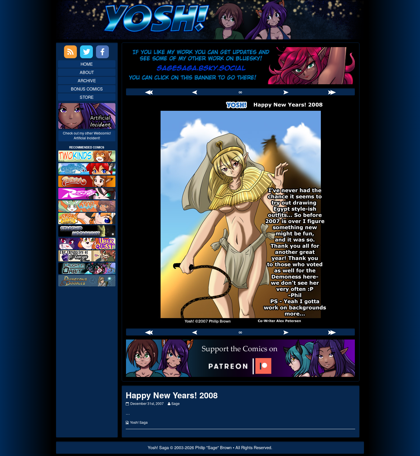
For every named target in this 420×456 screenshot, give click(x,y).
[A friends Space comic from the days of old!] (86, 230)
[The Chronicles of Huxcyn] (86, 255)
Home (87, 64)
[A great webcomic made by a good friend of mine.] (86, 155)
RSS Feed (70, 51)
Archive (87, 80)
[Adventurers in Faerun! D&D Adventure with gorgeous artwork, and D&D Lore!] (86, 280)
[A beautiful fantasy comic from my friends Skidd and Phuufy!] (86, 243)
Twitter (86, 51)
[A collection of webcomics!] (86, 218)
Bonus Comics (87, 89)
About (87, 72)
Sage (175, 403)
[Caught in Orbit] (86, 268)
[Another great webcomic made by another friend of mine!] (86, 168)
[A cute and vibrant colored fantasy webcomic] (86, 205)
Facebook (102, 51)
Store (87, 97)
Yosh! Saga (139, 422)
